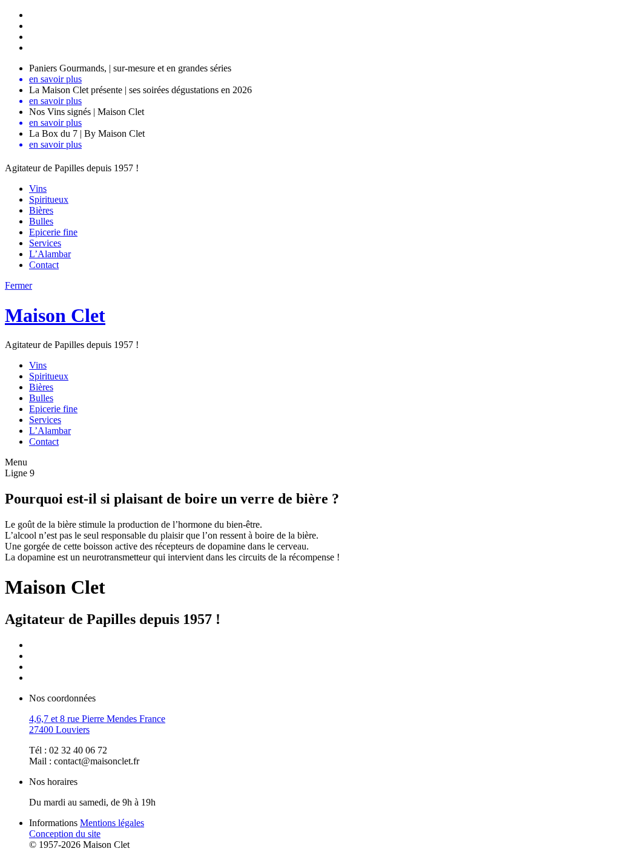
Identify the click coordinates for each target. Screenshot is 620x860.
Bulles (41, 221)
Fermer (18, 285)
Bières (41, 210)
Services (45, 243)
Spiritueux (48, 199)
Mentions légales (112, 823)
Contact (44, 265)
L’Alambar (50, 254)
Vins (38, 188)
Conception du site (65, 834)
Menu (16, 462)
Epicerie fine (53, 232)
